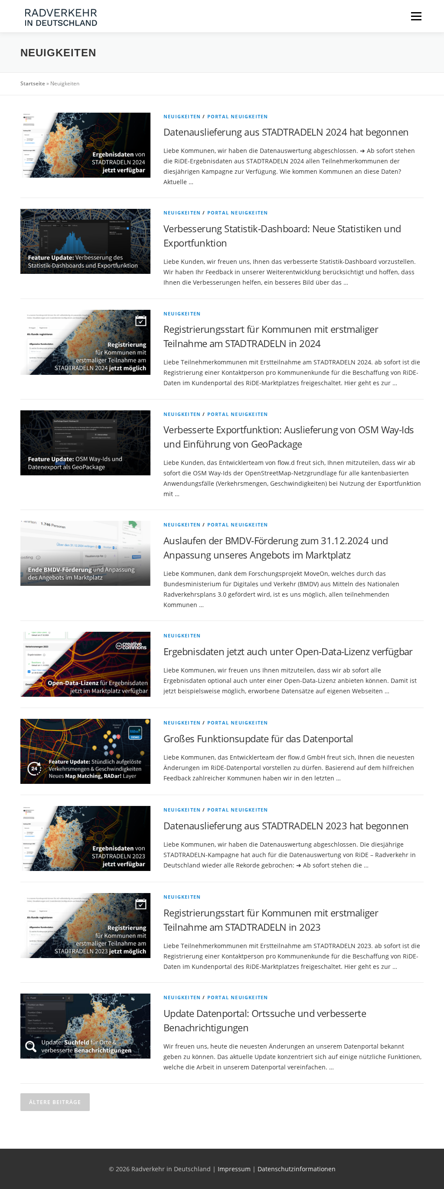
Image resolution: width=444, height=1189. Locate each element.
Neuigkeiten (182, 116)
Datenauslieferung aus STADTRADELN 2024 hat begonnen (285, 131)
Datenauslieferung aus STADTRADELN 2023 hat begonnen (285, 825)
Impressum (234, 1169)
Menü (416, 16)
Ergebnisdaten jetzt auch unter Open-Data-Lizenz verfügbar (288, 651)
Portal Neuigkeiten (237, 116)
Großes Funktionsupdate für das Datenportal (258, 738)
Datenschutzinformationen (297, 1169)
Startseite (32, 83)
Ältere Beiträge (55, 1102)
